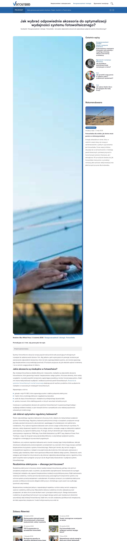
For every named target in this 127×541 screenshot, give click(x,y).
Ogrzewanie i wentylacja (101, 3)
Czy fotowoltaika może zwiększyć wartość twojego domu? (69, 530)
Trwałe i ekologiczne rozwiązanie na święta (71, 519)
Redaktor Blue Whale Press (22, 337)
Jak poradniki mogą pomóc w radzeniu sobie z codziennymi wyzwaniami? (104, 76)
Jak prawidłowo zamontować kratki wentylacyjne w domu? (103, 65)
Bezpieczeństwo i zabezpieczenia (61, 3)
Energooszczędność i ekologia (82, 3)
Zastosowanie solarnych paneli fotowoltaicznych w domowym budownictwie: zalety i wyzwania (35, 520)
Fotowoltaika (70, 337)
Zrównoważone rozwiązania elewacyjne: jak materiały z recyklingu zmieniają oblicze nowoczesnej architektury (105, 52)
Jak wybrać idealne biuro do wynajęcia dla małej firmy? (104, 88)
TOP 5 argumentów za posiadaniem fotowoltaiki (32, 529)
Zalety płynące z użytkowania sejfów (38, 10)
